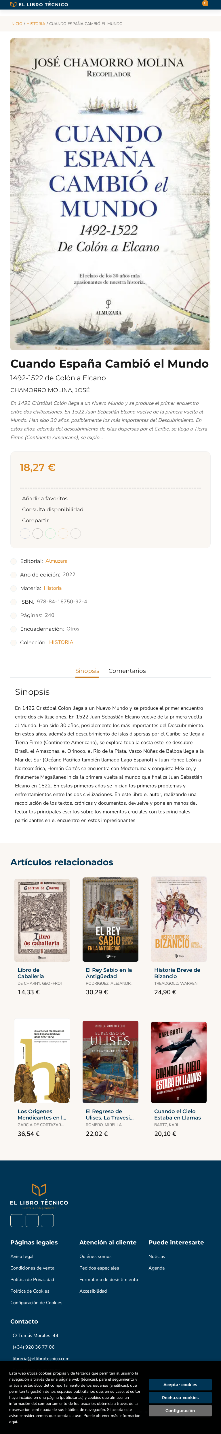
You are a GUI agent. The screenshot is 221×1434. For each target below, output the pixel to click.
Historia (35, 24)
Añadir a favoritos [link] (45, 498)
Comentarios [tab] (127, 670)
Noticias (156, 1256)
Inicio (16, 24)
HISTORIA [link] (61, 642)
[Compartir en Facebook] (25, 533)
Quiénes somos (95, 1256)
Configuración (180, 1410)
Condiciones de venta (32, 1268)
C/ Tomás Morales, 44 (35, 1335)
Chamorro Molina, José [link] (50, 390)
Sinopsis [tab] (87, 670)
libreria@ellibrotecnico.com (41, 1359)
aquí (13, 1421)
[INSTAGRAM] (32, 1220)
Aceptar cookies (180, 1384)
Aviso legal (22, 1256)
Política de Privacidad (32, 1279)
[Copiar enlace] (76, 533)
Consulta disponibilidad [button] (52, 509)
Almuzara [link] (56, 560)
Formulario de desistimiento (108, 1279)
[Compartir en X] (38, 533)
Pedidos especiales (99, 1268)
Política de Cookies (29, 1291)
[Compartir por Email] (63, 533)
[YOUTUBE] (47, 1220)
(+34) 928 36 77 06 (34, 1347)
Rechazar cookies (180, 1397)
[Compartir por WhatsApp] (50, 533)
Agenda (156, 1268)
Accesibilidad (93, 1291)
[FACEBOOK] (16, 1220)
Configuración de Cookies (36, 1303)
